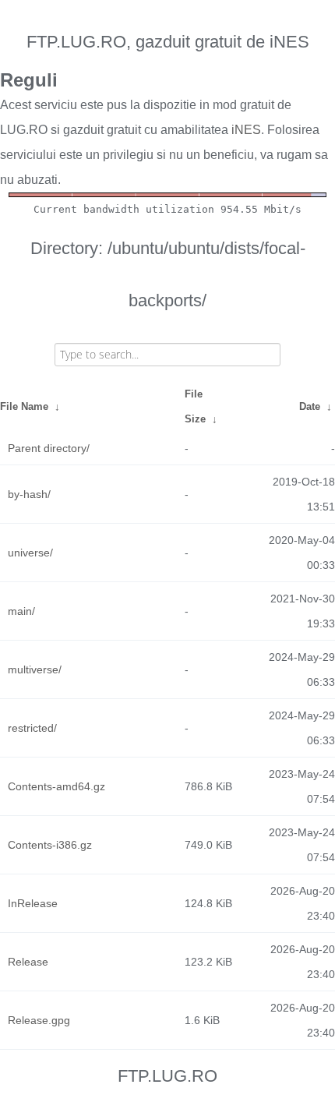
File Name (24, 406)
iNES (246, 129)
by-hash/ (29, 494)
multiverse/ (35, 669)
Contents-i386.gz (50, 845)
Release (28, 961)
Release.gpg (39, 1020)
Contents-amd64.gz (56, 786)
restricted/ (32, 728)
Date (309, 406)
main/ (21, 611)
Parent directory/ (49, 448)
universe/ (30, 552)
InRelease (33, 903)
